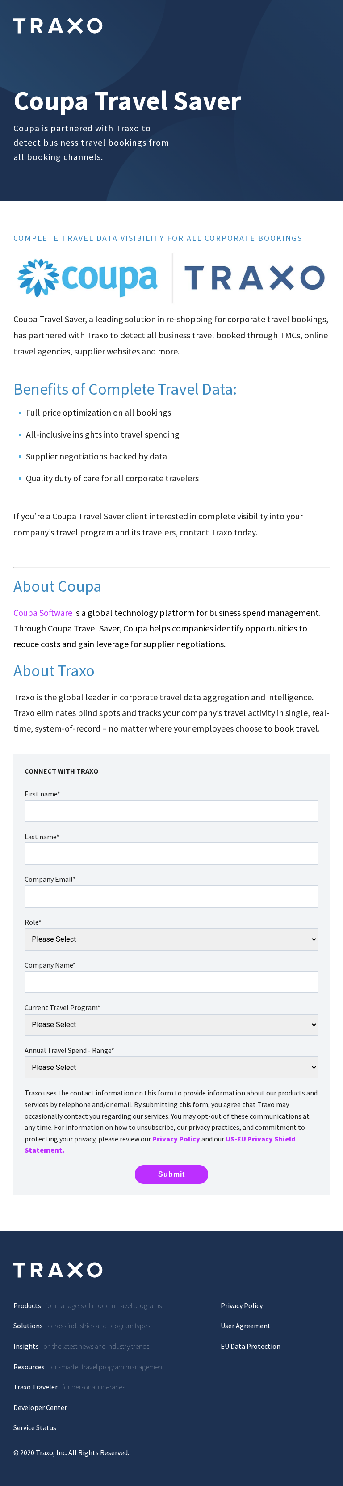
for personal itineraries (69, 1386)
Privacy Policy (176, 1138)
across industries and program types (81, 1325)
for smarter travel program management (88, 1366)
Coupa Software (42, 612)
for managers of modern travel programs (87, 1305)
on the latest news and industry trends (81, 1346)
